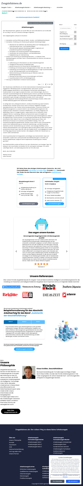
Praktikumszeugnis (26, 478)
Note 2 (24, 321)
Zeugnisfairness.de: (41, 430)
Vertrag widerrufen (15, 451)
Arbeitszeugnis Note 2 (35, 444)
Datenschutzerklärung (16, 449)
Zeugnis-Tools (6, 7)
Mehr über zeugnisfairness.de (10, 411)
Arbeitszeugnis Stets (59, 444)
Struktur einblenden (33, 23)
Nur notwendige (57, 481)
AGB (10, 447)
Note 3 (11, 321)
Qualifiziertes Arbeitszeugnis (29, 471)
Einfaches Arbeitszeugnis (28, 469)
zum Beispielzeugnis (28, 204)
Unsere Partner (14, 454)
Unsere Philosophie (15, 440)
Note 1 (38, 321)
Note (75, 24)
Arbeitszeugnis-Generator (45, 168)
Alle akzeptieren (73, 481)
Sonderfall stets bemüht (61, 447)
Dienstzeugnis (24, 476)
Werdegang (63, 44)
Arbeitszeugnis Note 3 (35, 447)
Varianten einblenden (46, 23)
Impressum (12, 445)
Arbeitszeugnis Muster (22, 7)
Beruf (60, 24)
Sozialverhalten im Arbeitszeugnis (59, 452)
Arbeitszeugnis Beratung (42, 7)
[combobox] (65, 28)
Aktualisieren (64, 48)
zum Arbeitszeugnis (54, 204)
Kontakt (11, 442)
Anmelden (60, 7)
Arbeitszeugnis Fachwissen (61, 449)
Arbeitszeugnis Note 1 (34, 442)
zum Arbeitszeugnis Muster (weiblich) (27, 17)
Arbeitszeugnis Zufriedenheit (62, 442)
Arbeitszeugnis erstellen (24, 349)
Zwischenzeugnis (25, 474)
